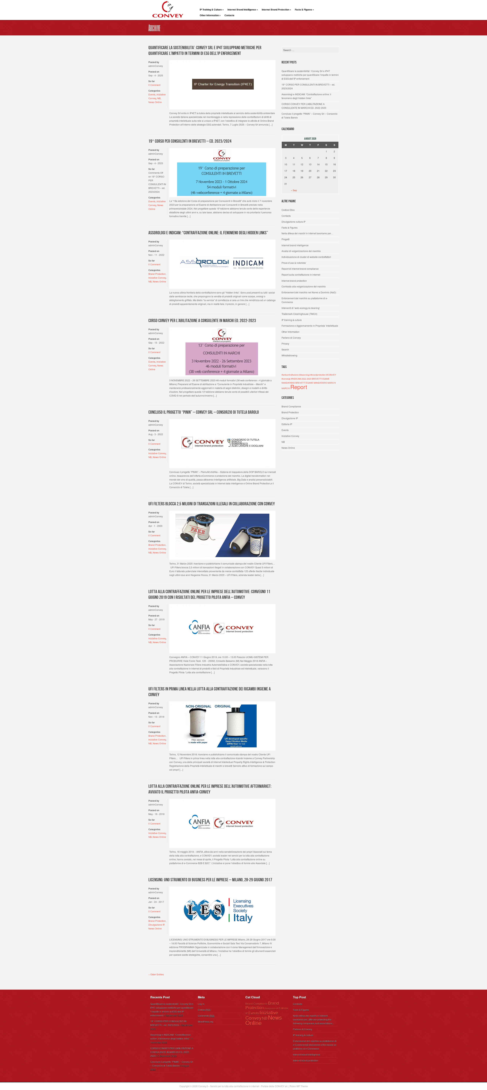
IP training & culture (292, 319)
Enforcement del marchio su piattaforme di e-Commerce (305, 300)
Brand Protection (157, 273)
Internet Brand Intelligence (243, 9)
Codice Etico (288, 209)
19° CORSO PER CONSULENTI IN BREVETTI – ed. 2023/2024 (190, 141)
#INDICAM (296, 378)
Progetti (286, 239)
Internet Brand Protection (276, 9)
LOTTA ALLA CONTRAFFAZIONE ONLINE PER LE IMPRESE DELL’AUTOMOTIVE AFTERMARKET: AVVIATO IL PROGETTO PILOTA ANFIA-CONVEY (209, 789)
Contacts (229, 15)
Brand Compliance (291, 406)
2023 (309, 378)
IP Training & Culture (212, 9)
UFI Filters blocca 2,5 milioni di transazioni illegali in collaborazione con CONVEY (211, 504)
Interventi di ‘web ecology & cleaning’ (301, 307)
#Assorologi (304, 374)
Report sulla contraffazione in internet (301, 274)
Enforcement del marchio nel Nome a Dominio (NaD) (309, 292)
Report (298, 387)
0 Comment (154, 84)
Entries (204, 1009)
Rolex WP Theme (299, 1086)
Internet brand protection (294, 280)
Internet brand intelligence (295, 245)
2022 (304, 378)
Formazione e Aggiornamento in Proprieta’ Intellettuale (310, 325)
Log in (201, 1003)
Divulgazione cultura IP (294, 221)
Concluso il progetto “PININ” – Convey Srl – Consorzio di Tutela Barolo (203, 412)
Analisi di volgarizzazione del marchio (301, 251)
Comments (206, 1015)
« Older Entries (156, 974)
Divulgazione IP (156, 924)
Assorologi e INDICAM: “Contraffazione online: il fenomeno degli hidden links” (208, 233)
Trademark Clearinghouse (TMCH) (299, 313)
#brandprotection (318, 374)
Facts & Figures (304, 9)
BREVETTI (317, 378)
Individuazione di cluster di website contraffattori (306, 256)
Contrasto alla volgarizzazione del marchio (304, 286)
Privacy (285, 343)
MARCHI (286, 388)
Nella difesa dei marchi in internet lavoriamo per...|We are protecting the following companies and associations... (313, 1019)
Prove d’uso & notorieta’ (294, 262)
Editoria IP (287, 424)
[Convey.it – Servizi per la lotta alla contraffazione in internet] (167, 20)
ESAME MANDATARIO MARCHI (321, 382)
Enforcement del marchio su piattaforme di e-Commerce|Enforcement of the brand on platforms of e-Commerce (315, 1044)
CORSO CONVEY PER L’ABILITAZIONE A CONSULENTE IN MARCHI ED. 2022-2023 (202, 320)
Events (151, 94)
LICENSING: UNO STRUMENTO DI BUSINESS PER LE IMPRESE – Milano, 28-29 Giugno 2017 (210, 880)
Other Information (210, 15)
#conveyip (286, 378)
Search (285, 349)
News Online (155, 102)
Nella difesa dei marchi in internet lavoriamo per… (307, 233)
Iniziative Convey (157, 277)
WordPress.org (205, 1021)
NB (159, 98)
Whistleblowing (289, 355)
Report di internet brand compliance (300, 268)
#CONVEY (331, 374)
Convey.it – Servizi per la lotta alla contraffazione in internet (228, 1086)
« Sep (294, 190)
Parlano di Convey (291, 337)
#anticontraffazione (290, 374)
